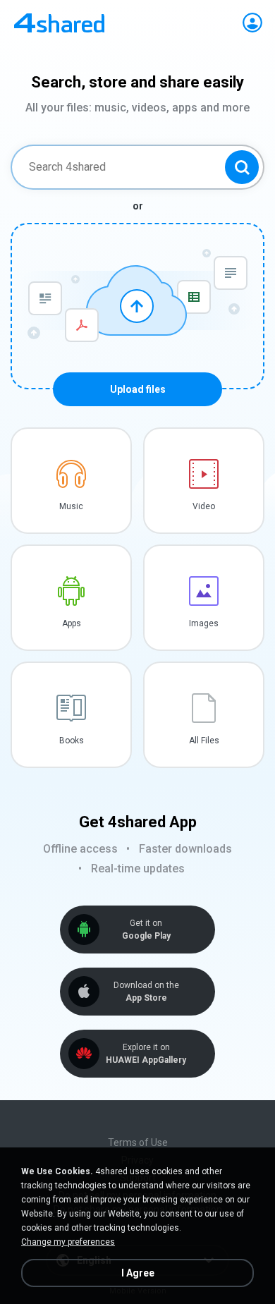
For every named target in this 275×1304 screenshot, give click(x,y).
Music (71, 506)
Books (71, 740)
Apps (71, 623)
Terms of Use (138, 1142)
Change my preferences (68, 1242)
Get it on (146, 929)
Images (204, 623)
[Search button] (242, 167)
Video (203, 506)
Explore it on (146, 1053)
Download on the (146, 991)
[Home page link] (59, 22)
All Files (204, 740)
